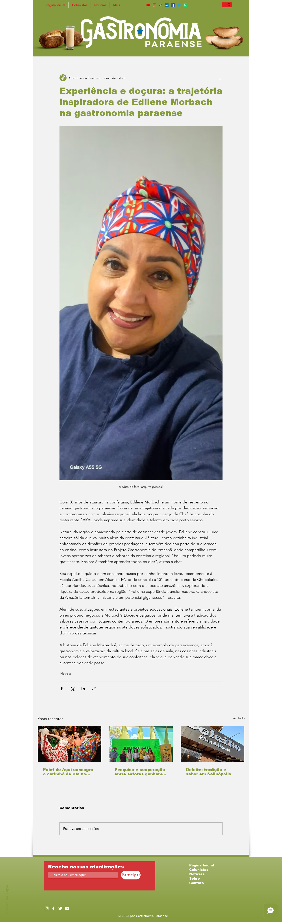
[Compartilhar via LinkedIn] (83, 688)
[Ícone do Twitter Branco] (60, 908)
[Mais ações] (220, 77)
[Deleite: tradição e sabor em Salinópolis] (212, 744)
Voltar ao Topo (7, 900)
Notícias (65, 673)
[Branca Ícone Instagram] (46, 908)
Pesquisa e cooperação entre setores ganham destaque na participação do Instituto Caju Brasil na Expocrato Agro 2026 (140, 771)
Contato (196, 883)
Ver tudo (239, 718)
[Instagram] (154, 5)
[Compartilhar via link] (94, 688)
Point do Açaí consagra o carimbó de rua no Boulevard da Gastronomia (68, 771)
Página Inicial (201, 865)
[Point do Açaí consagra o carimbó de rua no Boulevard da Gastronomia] (69, 744)
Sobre (194, 878)
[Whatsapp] (185, 5)
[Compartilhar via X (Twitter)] (72, 688)
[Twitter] (179, 5)
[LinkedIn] (167, 5)
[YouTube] (148, 5)
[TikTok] (160, 5)
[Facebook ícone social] (173, 5)
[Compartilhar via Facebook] (61, 688)
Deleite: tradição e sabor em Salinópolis (208, 771)
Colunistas (198, 870)
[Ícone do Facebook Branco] (53, 908)
